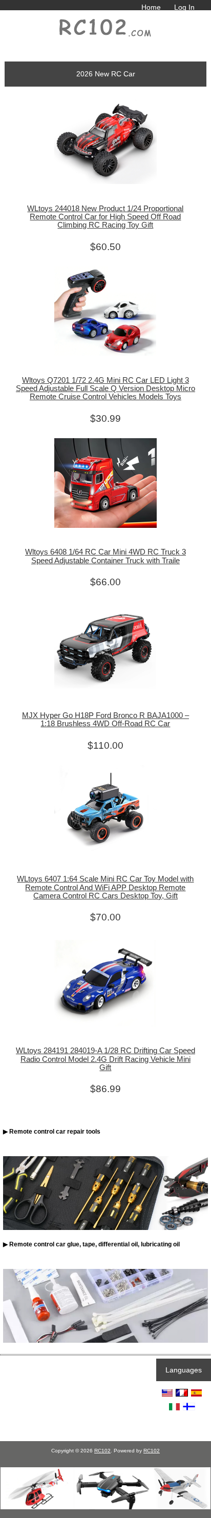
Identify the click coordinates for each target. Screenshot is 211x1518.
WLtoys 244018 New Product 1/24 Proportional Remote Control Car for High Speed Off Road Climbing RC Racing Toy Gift (105, 216)
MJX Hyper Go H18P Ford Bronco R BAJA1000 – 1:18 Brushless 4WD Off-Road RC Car (105, 719)
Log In (184, 7)
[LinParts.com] (105, 1507)
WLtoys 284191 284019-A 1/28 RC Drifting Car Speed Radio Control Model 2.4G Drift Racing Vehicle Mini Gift (105, 1059)
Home (151, 7)
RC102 (102, 1450)
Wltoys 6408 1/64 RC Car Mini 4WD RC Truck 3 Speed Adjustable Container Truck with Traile (105, 556)
